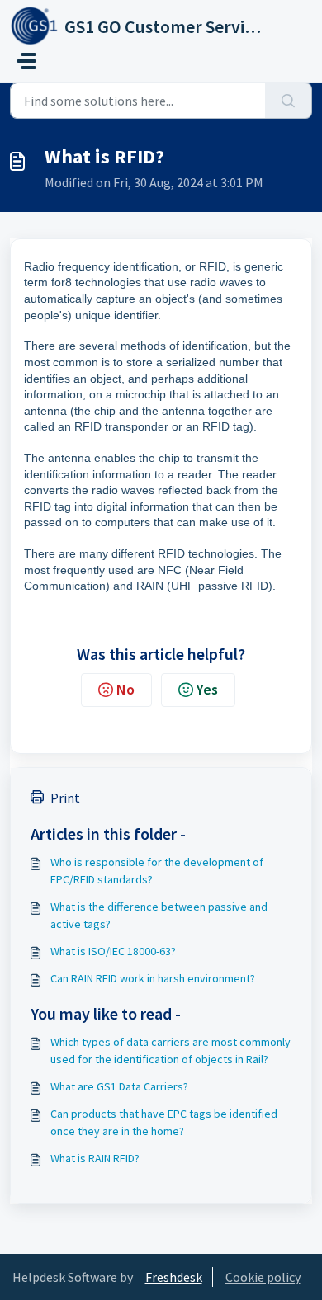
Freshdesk (173, 1277)
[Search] (288, 100)
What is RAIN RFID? (95, 1158)
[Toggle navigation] (26, 61)
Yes (207, 689)
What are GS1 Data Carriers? (119, 1086)
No (125, 689)
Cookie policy (263, 1277)
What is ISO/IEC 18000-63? (113, 951)
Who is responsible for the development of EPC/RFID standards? (156, 871)
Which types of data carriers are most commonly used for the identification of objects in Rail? (170, 1050)
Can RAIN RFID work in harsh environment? (152, 978)
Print (65, 797)
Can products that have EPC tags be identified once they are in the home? (163, 1122)
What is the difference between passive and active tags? (159, 915)
